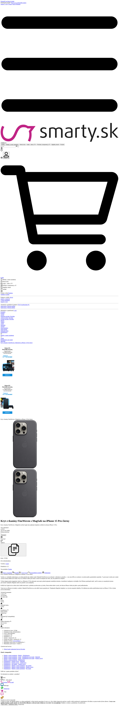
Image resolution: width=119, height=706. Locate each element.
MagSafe (3, 341)
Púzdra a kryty (39, 658)
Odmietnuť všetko (13, 704)
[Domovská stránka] (59, 132)
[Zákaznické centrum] (2, 148)
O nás (15, 310)
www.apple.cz (16, 640)
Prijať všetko (4, 704)
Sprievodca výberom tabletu (8, 307)
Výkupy (10, 4)
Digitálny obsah (55, 144)
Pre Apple (28, 668)
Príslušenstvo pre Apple (7, 340)
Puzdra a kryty (15, 661)
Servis (14, 4)
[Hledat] (18, 146)
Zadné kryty (23, 662)
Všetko (3, 144)
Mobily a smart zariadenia (12, 144)
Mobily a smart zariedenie (18, 665)
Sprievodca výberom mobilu (8, 306)
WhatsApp (6, 688)
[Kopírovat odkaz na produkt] (13, 549)
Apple (2, 338)
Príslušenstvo (26, 655)
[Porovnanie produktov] (2, 158)
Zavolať (5, 682)
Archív (2, 315)
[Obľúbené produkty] (2, 151)
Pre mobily (14, 664)
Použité (62, 144)
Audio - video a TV (31, 144)
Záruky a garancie (5, 299)
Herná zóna (22, 144)
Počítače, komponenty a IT (43, 144)
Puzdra (10, 569)
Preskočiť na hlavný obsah (7, 1)
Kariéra (2, 313)
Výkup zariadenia (5, 300)
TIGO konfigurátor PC (24, 304)
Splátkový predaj (5, 294)
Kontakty (3, 312)
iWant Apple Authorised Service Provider (14, 649)
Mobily (20, 655)
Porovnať (3, 535)
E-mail (12, 682)
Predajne (18, 4)
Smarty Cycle (4, 4)
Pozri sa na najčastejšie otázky (18, 2)
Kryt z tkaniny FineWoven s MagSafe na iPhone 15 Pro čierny (17, 342)
